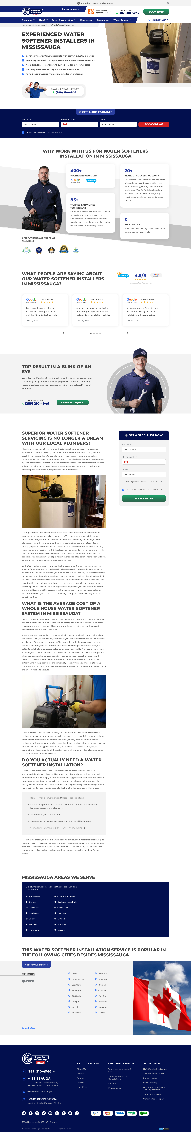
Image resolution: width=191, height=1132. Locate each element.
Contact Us (82, 1078)
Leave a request (73, 402)
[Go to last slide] (63, 333)
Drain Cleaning (150, 1082)
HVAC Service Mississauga (155, 1069)
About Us (81, 1069)
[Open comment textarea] (161, 481)
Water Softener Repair (153, 1099)
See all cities (28, 1028)
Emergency (86, 20)
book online (154, 124)
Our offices (82, 1087)
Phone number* (68, 119)
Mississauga (159, 20)
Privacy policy (114, 1088)
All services (152, 1063)
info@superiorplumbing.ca (39, 1092)
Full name (26, 119)
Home (24, 25)
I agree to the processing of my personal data (44, 132)
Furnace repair (150, 1078)
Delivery (112, 1083)
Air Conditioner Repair (153, 1074)
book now (156, 11)
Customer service (121, 1063)
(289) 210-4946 (128, 13)
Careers (80, 1082)
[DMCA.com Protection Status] (164, 1129)
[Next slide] (128, 333)
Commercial (102, 20)
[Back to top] (184, 1116)
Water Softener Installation (39, 25)
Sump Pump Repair (152, 1094)
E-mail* (103, 119)
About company (88, 1063)
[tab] (91, 333)
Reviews (80, 1074)
